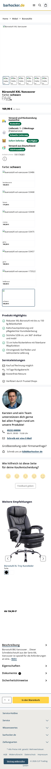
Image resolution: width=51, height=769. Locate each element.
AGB (5, 754)
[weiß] (12, 572)
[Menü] (34, 5)
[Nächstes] (43, 558)
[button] (5, 159)
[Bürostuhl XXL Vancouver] (25, 49)
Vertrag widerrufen (16, 761)
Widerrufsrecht (15, 754)
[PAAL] (7, 98)
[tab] (25, 651)
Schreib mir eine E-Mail (19, 438)
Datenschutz (30, 754)
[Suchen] (39, 5)
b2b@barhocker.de (32, 451)
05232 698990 (14, 430)
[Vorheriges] (8, 558)
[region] (25, 558)
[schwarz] (6, 572)
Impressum (43, 754)
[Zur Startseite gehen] (14, 5)
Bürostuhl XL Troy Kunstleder (19, 565)
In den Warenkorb (31, 700)
